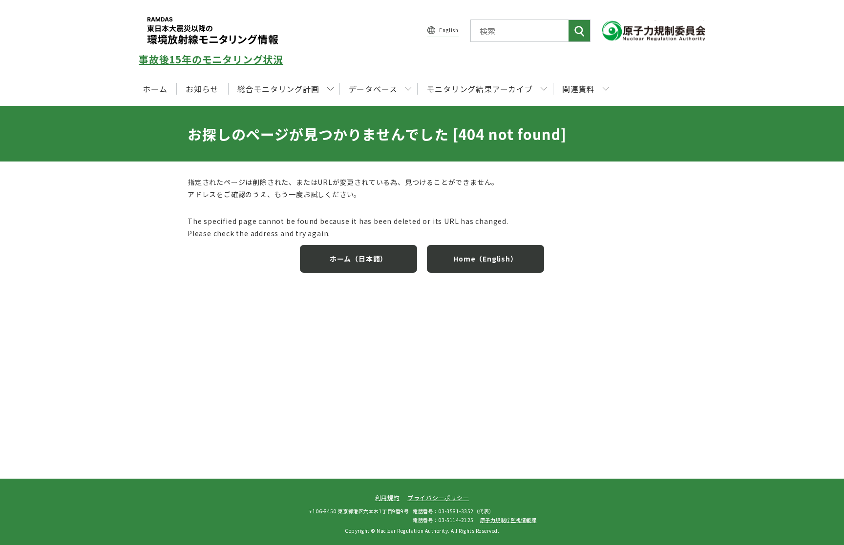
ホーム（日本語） (358, 258)
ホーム (155, 89)
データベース (373, 89)
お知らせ (202, 89)
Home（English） (485, 258)
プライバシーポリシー (438, 497)
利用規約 (387, 497)
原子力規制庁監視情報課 (508, 520)
